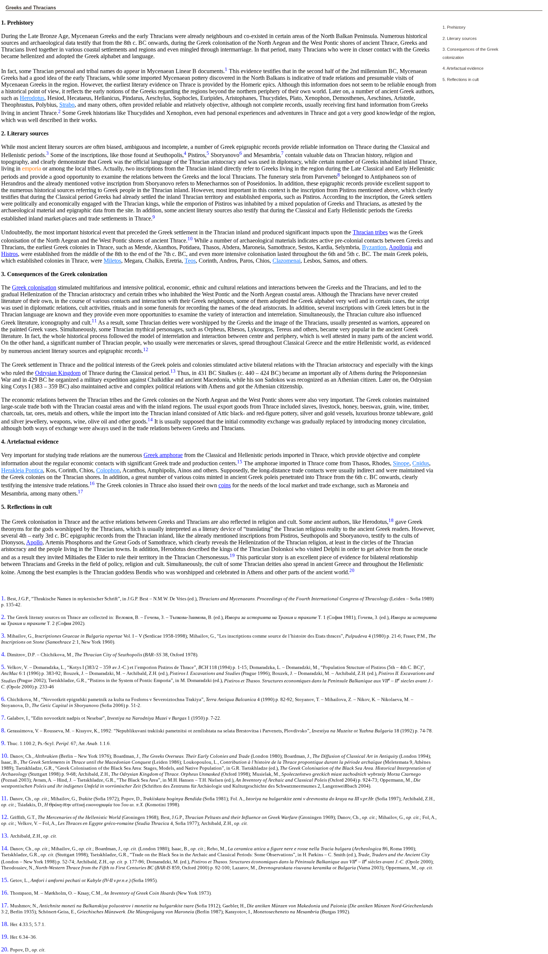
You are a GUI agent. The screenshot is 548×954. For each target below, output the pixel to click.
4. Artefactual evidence (463, 68)
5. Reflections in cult (461, 79)
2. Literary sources (460, 38)
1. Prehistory (454, 27)
